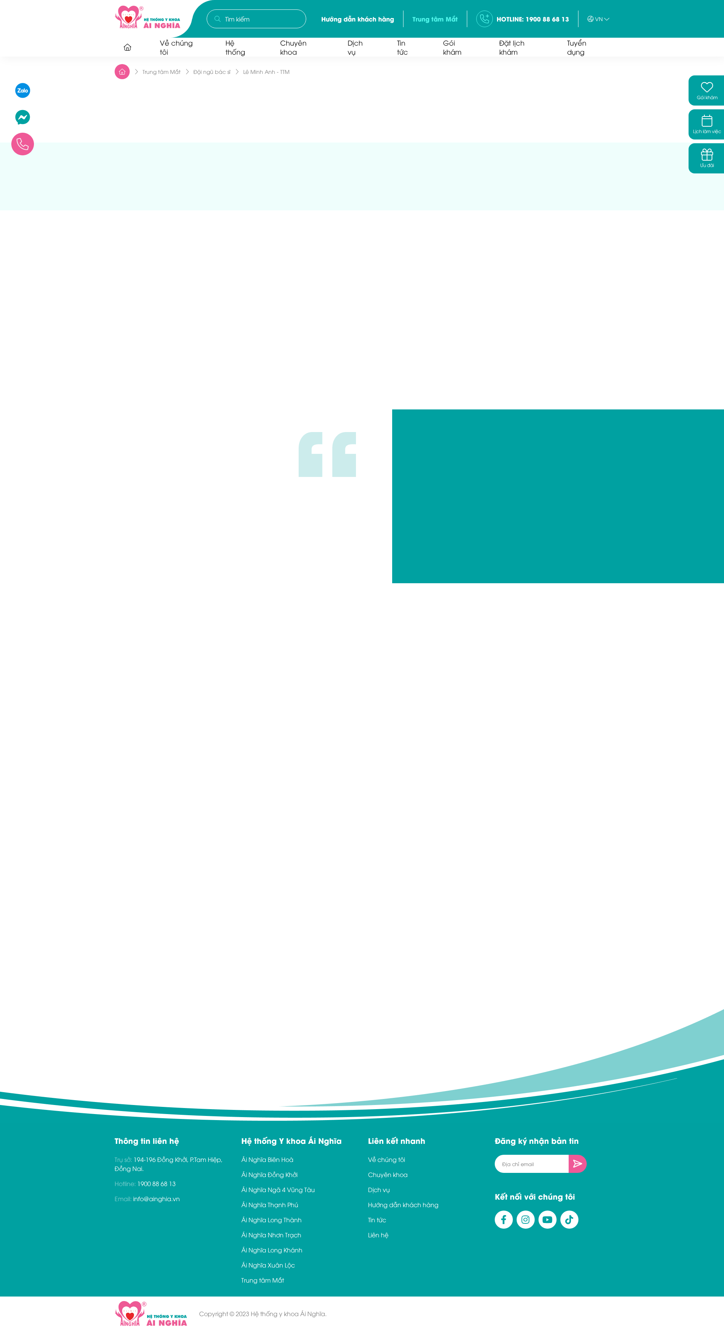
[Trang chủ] (127, 47)
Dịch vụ (355, 47)
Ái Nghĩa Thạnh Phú (269, 1204)
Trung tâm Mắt (435, 18)
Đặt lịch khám (512, 47)
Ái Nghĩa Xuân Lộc (268, 1265)
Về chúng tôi (176, 47)
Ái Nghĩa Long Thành (271, 1219)
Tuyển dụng (576, 47)
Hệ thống (235, 47)
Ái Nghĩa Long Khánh (271, 1250)
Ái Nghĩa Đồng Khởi (269, 1174)
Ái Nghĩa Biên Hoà (267, 1159)
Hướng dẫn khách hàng (357, 18)
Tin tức (402, 47)
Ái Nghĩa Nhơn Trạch (271, 1235)
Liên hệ (378, 1235)
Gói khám (452, 47)
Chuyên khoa (293, 47)
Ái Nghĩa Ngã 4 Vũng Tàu (278, 1189)
